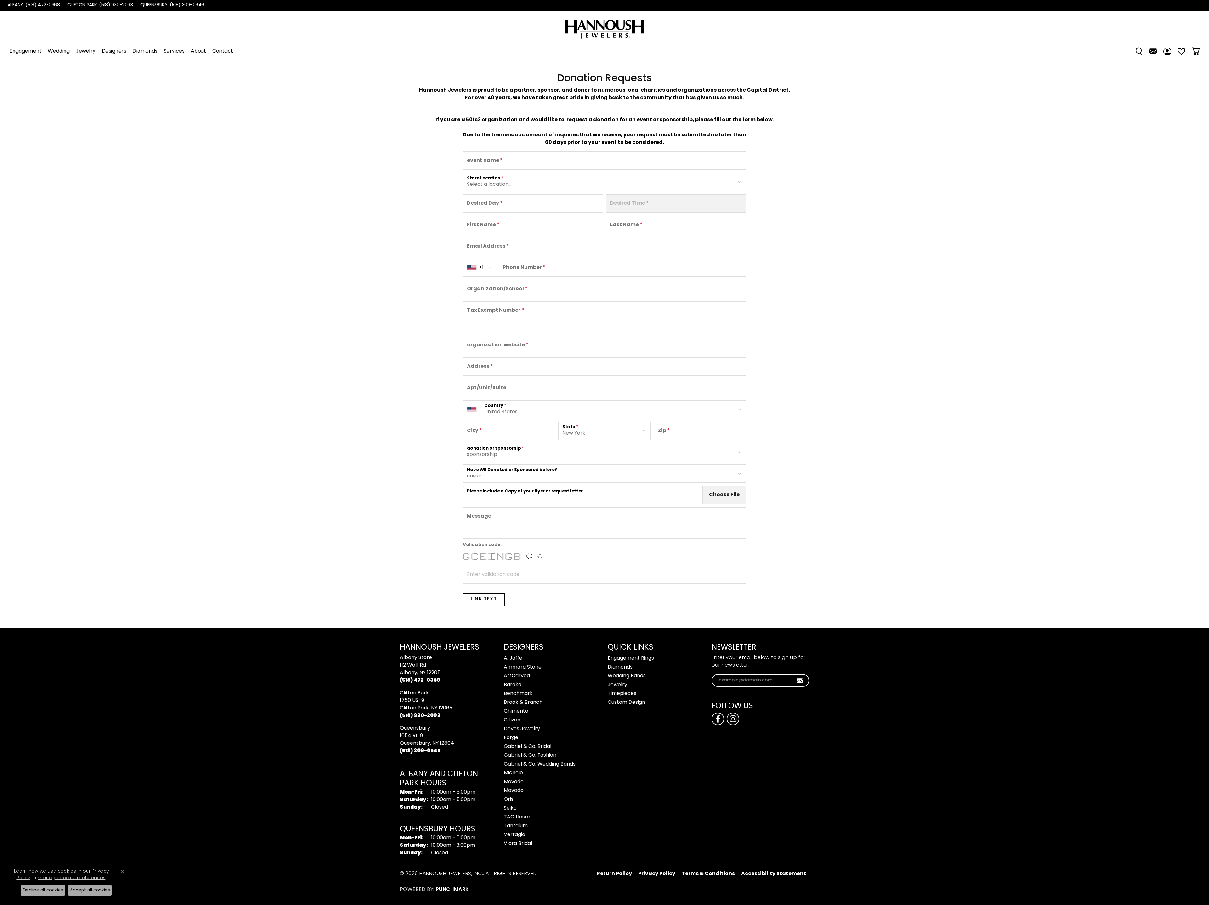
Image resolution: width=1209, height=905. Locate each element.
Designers (114, 51)
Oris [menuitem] (509, 799)
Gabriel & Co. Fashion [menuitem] (530, 755)
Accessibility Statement (773, 873)
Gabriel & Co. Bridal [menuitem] (527, 747)
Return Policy (614, 873)
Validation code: (482, 545)
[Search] (1139, 51)
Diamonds (145, 51)
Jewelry (85, 51)
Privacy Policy (656, 873)
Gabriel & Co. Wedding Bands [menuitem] (540, 764)
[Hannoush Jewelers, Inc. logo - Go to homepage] (604, 26)
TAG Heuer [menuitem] (517, 817)
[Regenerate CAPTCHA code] (540, 556)
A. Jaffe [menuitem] (513, 658)
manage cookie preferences (71, 878)
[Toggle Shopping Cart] (1196, 51)
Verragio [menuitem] (514, 835)
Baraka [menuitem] (512, 685)
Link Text (484, 599)
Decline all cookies (43, 890)
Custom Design (626, 702)
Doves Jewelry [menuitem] (522, 729)
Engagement (25, 51)
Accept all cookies (90, 890)
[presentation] (583, 495)
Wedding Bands (627, 676)
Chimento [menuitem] (516, 711)
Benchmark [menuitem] (518, 694)
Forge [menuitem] (511, 738)
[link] (33, 5)
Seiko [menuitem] (510, 808)
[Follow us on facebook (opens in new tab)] (718, 719)
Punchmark (452, 889)
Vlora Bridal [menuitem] (518, 844)
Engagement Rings (631, 658)
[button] (529, 556)
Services (174, 51)
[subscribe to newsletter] (800, 680)
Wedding (59, 51)
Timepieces (622, 694)
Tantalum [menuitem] (516, 826)
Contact (222, 51)
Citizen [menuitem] (512, 720)
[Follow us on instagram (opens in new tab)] (733, 719)
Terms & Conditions (708, 873)
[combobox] (604, 366)
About (198, 51)
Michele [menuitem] (513, 773)
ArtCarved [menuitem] (517, 676)
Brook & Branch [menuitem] (523, 702)
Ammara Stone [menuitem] (523, 667)
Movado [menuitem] (514, 782)
